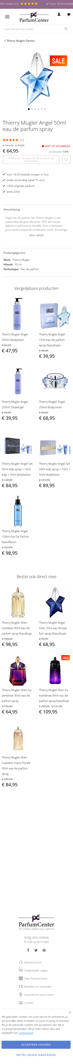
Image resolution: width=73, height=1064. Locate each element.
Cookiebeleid (25, 1033)
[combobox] (36, 29)
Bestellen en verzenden (38, 986)
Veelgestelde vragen (36, 970)
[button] (28, 108)
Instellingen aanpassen (36, 1055)
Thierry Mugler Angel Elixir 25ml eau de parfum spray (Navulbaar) (53, 628)
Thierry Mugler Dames (21, 40)
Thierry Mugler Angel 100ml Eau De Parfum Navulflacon (15, 536)
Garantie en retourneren (39, 994)
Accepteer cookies (36, 1044)
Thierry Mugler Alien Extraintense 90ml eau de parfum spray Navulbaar (54, 695)
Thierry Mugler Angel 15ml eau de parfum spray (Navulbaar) (52, 339)
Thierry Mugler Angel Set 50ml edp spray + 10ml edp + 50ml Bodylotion (17, 469)
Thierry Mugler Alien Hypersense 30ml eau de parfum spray (17, 695)
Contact (28, 1003)
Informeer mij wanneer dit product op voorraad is (31, 159)
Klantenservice (32, 962)
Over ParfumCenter (35, 978)
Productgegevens (14, 252)
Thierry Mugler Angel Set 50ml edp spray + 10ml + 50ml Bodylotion (54, 469)
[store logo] (34, 16)
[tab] (36, 209)
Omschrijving (12, 209)
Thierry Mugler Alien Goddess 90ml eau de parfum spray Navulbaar (17, 628)
